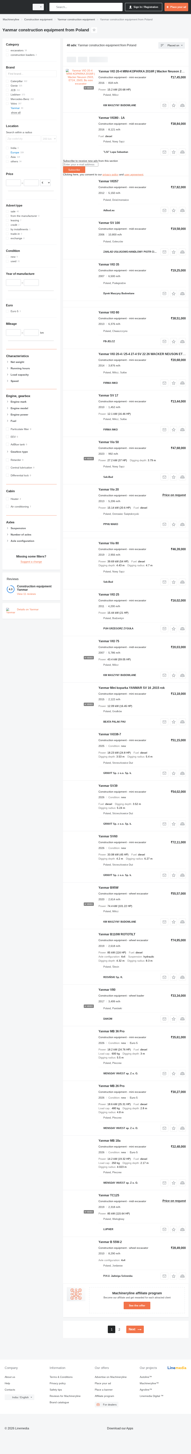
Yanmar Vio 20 (108, 489)
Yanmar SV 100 (109, 222)
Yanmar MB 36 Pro (111, 1031)
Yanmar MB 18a (109, 1140)
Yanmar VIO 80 (108, 312)
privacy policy (110, 174)
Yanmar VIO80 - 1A (111, 117)
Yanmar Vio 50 (108, 442)
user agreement (133, 174)
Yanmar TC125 (108, 1195)
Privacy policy (58, 1383)
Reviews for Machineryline (65, 1395)
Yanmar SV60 (108, 836)
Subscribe (74, 169)
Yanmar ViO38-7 (109, 734)
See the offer (137, 1305)
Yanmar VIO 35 (108, 264)
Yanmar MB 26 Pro (111, 1086)
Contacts (10, 1389)
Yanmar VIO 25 (108, 594)
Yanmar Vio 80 (108, 543)
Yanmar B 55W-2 (110, 1242)
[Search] (53, 7)
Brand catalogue (59, 1402)
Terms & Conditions (61, 1376)
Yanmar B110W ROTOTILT (116, 934)
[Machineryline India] (16, 7)
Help (7, 1383)
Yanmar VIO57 (108, 181)
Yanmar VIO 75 (108, 641)
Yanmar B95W (108, 887)
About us (10, 1376)
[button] (173, 105)
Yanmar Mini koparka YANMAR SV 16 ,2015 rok (131, 687)
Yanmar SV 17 (108, 395)
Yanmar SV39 (108, 785)
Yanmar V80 (106, 989)
